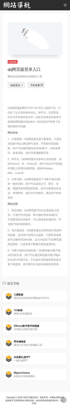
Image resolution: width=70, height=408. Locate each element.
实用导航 (12, 61)
